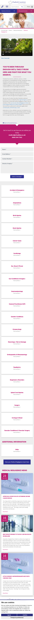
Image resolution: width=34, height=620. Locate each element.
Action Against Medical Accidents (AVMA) (12, 104)
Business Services (6, 11)
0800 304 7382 (17, 137)
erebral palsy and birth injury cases (11, 107)
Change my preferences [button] (17, 617)
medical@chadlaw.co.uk (17, 135)
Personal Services (23, 11)
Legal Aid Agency (23, 99)
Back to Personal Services (10, 123)
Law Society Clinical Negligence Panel (19, 103)
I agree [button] (9, 615)
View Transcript (5, 58)
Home (10, 30)
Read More (5, 511)
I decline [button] (25, 615)
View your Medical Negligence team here (17, 462)
